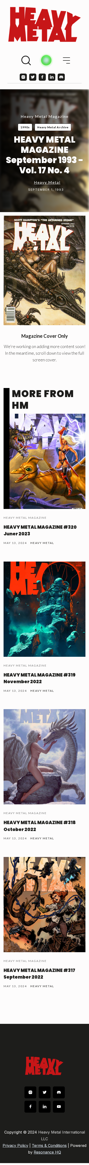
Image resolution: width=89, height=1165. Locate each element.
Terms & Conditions (49, 1145)
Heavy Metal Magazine (45, 116)
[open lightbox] (44, 270)
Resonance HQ (47, 1152)
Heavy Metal (47, 182)
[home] (44, 24)
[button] (66, 60)
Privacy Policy (15, 1145)
